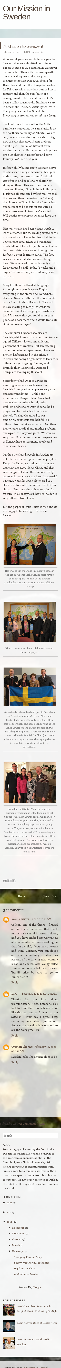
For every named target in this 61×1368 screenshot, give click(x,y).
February (17, 1251)
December (18, 1227)
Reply (14, 982)
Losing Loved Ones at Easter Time (37, 1322)
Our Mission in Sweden (26, 12)
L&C (26, 52)
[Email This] (4, 880)
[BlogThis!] (7, 880)
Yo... (14, 919)
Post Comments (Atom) (31, 1123)
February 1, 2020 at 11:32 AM (39, 993)
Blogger (37, 1287)
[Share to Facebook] (14, 880)
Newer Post (50, 896)
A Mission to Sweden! (29, 45)
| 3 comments (36, 52)
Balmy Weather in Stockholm (31, 1262)
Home (22, 896)
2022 (9, 1202)
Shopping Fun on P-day (28, 1257)
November (18, 1233)
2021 (9, 1212)
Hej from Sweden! (24, 1268)
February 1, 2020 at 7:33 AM (34, 919)
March (16, 1245)
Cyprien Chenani (22, 1046)
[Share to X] (11, 880)
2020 (9, 1221)
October (17, 1239)
